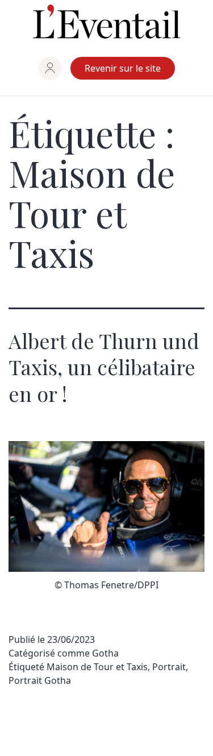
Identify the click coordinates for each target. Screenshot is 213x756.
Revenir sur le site (123, 68)
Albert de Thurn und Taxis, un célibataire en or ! (104, 367)
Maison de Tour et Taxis (97, 667)
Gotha (105, 653)
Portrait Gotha (40, 680)
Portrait (169, 667)
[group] (50, 68)
